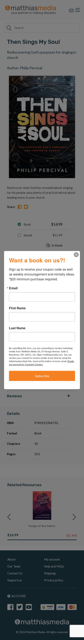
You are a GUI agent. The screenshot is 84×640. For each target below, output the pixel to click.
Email (13, 288)
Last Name (17, 327)
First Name (17, 308)
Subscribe (42, 376)
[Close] (76, 254)
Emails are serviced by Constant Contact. (41, 362)
